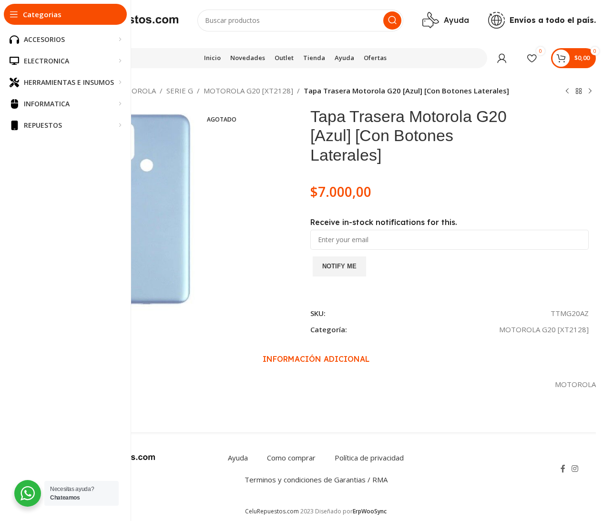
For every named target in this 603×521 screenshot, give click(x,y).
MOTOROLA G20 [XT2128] (248, 90)
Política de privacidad (369, 457)
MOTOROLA (135, 90)
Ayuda (238, 457)
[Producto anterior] (567, 91)
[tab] (316, 359)
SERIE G (179, 90)
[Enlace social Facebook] (563, 468)
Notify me (339, 266)
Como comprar (291, 457)
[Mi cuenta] (502, 58)
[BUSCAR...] (392, 20)
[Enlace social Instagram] (575, 468)
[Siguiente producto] (590, 91)
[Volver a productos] (578, 91)
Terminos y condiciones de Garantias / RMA (316, 479)
